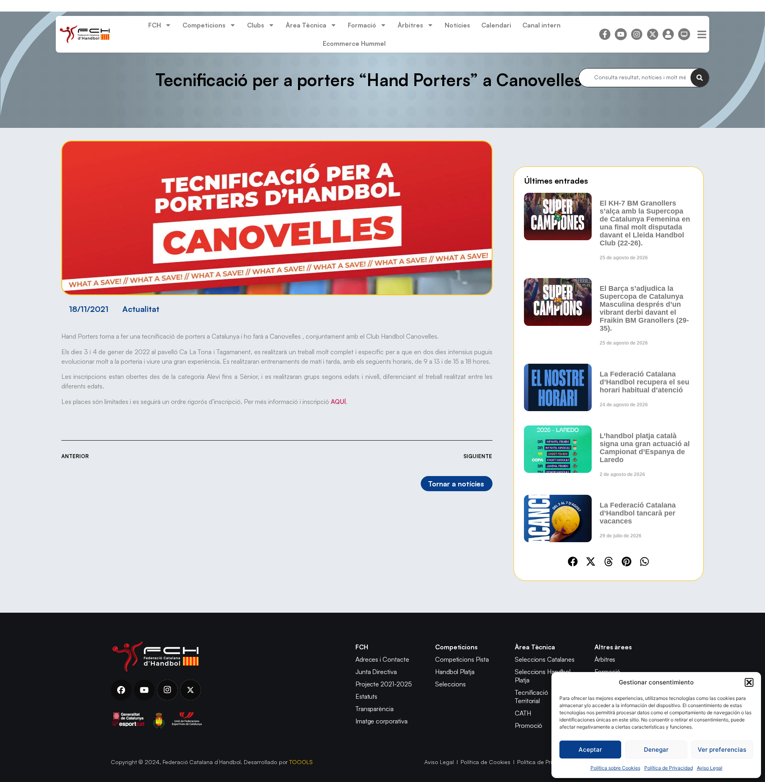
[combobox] (634, 78)
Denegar (656, 749)
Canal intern (541, 25)
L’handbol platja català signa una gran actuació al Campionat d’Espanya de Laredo (645, 448)
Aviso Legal (709, 768)
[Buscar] (699, 78)
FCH (154, 25)
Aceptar (590, 749)
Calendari (496, 25)
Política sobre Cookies (615, 768)
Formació (362, 25)
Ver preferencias (722, 749)
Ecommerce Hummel (354, 43)
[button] (749, 682)
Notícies (457, 25)
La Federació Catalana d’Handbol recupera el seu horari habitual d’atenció (644, 382)
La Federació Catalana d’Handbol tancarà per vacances (638, 513)
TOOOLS (301, 761)
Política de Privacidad (668, 768)
